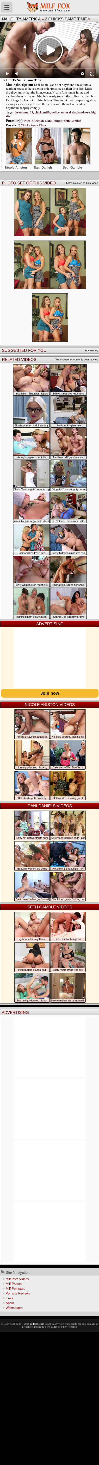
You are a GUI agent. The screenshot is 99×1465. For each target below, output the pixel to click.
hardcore (83, 112)
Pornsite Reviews (18, 1293)
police (55, 112)
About (10, 1303)
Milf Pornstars (15, 1288)
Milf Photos (14, 1284)
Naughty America (21, 19)
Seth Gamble (72, 121)
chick (38, 112)
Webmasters (14, 1308)
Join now (49, 693)
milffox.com (37, 1323)
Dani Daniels (53, 121)
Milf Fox (49, 7)
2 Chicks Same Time (66, 19)
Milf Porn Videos (17, 1279)
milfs (46, 112)
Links (9, 1298)
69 (31, 112)
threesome (21, 112)
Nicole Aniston (34, 121)
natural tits (68, 112)
